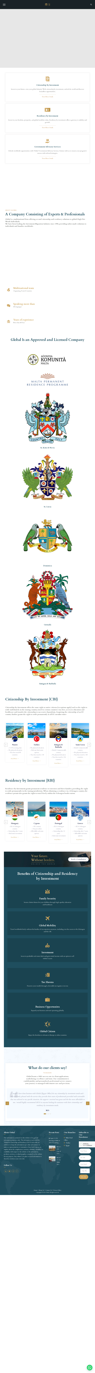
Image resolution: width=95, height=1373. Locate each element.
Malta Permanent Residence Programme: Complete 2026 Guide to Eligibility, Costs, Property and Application (59, 1163)
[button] (89, 1367)
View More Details (47, 97)
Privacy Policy (57, 1190)
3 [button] (48, 1113)
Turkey (37, 745)
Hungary (15, 823)
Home (35, 1190)
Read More (14, 758)
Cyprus (37, 823)
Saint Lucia (80, 745)
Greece (80, 823)
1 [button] (45, 1113)
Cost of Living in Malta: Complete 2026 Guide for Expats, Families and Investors (59, 1152)
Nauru (15, 745)
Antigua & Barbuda (58, 746)
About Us (41, 1190)
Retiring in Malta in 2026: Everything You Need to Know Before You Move (55, 1142)
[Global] (47, 4)
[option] (15, 742)
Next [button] (89, 744)
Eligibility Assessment (12, 40)
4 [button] (50, 1113)
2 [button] (47, 1113)
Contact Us (49, 1190)
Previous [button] (6, 744)
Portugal (58, 823)
